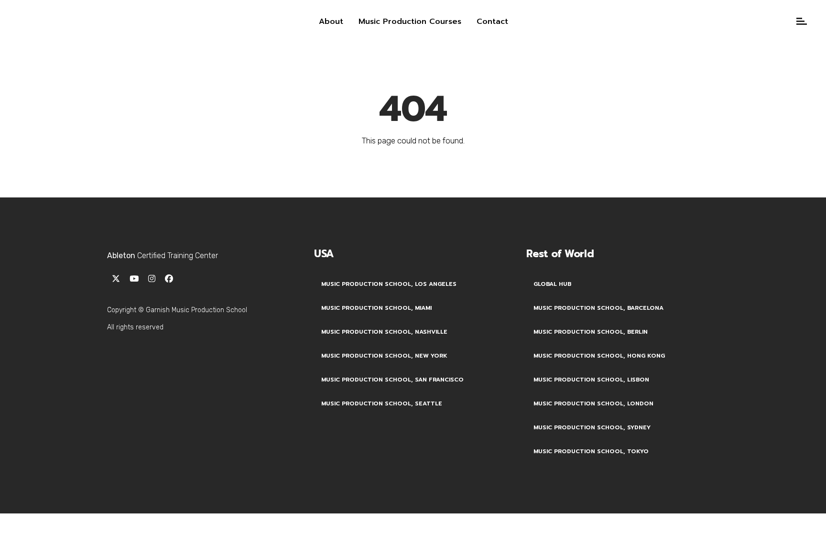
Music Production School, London (593, 403)
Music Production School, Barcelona (598, 308)
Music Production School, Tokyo (591, 451)
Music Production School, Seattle (381, 403)
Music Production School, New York (384, 355)
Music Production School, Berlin (590, 331)
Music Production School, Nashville (384, 331)
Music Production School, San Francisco (392, 379)
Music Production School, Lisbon (591, 379)
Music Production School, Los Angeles (388, 284)
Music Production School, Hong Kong (599, 355)
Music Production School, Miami (376, 308)
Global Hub (552, 284)
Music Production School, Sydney (592, 427)
